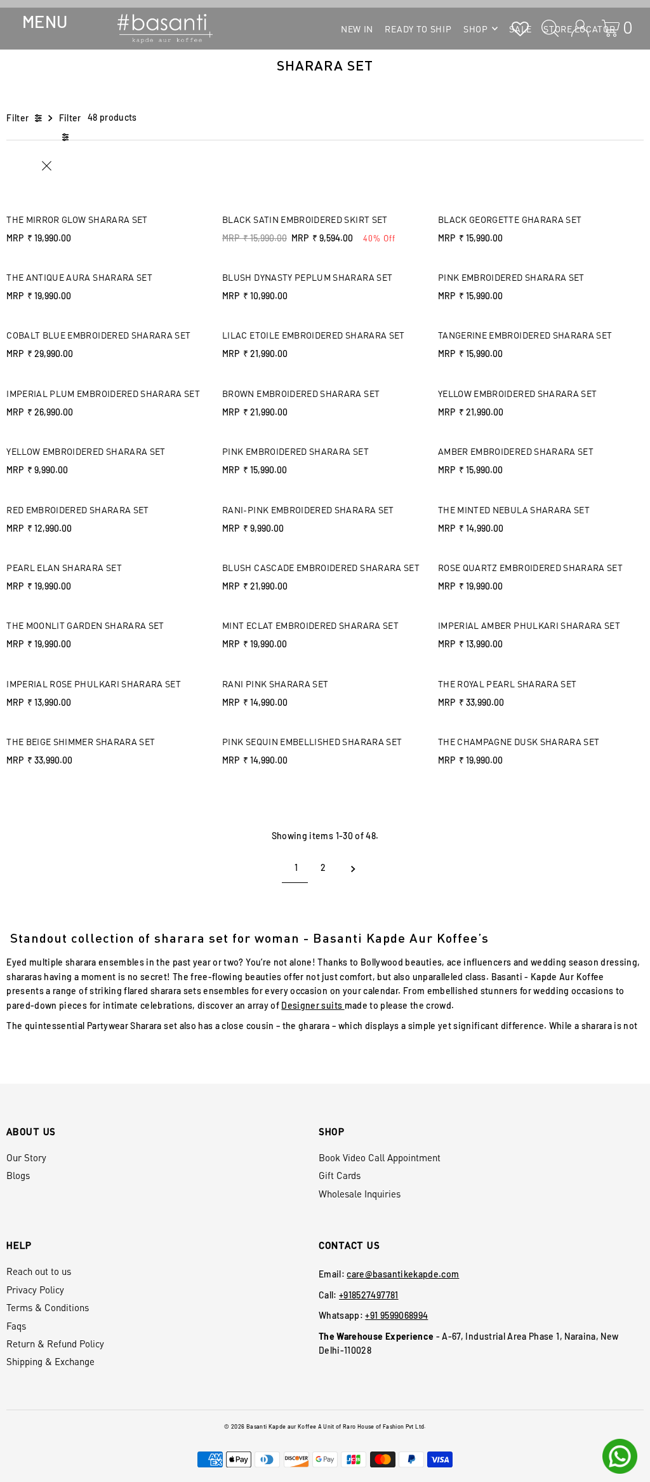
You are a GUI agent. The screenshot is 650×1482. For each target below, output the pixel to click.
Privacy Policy (35, 1289)
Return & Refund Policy (55, 1343)
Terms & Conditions (47, 1307)
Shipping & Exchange (50, 1361)
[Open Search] (550, 28)
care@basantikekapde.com (403, 1274)
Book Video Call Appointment (380, 1157)
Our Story (26, 1157)
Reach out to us (38, 1271)
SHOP (475, 28)
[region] (325, 969)
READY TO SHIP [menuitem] (418, 28)
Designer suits (312, 1005)
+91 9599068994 (396, 1315)
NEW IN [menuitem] (357, 28)
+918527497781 (369, 1295)
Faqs (16, 1325)
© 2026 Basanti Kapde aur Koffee (270, 1426)
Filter (17, 117)
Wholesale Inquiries (360, 1193)
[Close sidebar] (82, 166)
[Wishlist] (520, 28)
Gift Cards (340, 1175)
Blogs (18, 1175)
